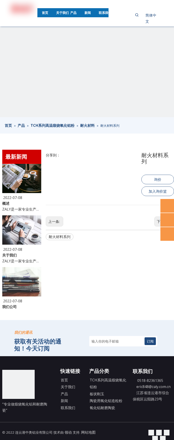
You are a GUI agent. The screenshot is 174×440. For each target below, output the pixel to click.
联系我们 (68, 407)
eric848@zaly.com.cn (153, 386)
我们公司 (9, 306)
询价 (157, 179)
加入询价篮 (158, 191)
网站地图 (88, 432)
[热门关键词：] (137, 15)
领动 (68, 432)
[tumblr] (166, 432)
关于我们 (9, 255)
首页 (64, 380)
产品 (64, 393)
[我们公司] (21, 295)
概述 (6, 203)
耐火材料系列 (59, 236)
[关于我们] (21, 243)
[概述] (21, 191)
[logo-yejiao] (18, 384)
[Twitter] (159, 432)
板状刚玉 (97, 393)
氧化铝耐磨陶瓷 (102, 407)
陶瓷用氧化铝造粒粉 (106, 400)
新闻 (64, 400)
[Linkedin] (151, 432)
